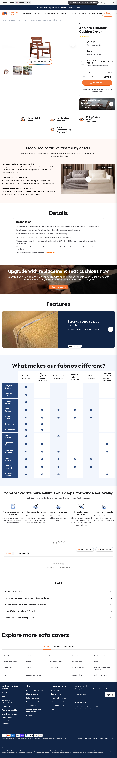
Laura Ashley (54, 667)
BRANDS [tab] (47, 647)
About (4, 693)
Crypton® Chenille (9, 474)
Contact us (55, 690)
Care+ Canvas (8, 410)
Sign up (109, 694)
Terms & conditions (84, 738)
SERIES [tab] (57, 647)
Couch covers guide (10, 714)
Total (110, 73)
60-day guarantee (58, 702)
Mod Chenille (8, 436)
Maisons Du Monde (33, 675)
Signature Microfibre (9, 451)
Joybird (29, 667)
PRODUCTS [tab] (69, 647)
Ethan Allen (8, 667)
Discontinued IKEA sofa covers (33, 711)
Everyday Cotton (8, 387)
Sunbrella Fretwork (9, 467)
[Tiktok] (92, 707)
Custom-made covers (35, 690)
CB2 (96, 662)
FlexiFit (29, 716)
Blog (3, 696)
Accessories (31, 706)
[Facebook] (87, 707)
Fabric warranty (57, 706)
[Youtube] (97, 707)
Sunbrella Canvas (9, 459)
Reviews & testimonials (7, 701)
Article (28, 656)
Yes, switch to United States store (83, 3)
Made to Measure (78, 667)
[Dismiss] (113, 2)
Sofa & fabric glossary (7, 719)
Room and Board (10, 662)
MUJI (51, 675)
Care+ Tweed (7, 417)
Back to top (109, 738)
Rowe (28, 662)
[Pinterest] (82, 707)
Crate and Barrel (55, 662)
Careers (5, 724)
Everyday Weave (8, 402)
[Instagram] (77, 707)
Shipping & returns (58, 698)
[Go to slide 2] (17, 70)
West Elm (7, 656)
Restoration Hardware (103, 656)
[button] (97, 43)
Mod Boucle (10, 430)
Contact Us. (49, 253)
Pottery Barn (77, 662)
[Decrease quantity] (84, 76)
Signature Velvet (9, 444)
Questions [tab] (22, 553)
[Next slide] (110, 329)
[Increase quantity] (92, 76)
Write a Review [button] (105, 549)
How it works (56, 694)
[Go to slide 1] (6, 70)
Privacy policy (98, 738)
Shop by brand (32, 694)
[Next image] (73, 44)
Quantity (86, 73)
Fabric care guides (10, 710)
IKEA (5, 675)
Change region (105, 3)
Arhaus (51, 656)
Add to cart (99, 83)
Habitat (75, 656)
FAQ (52, 710)
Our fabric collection (35, 702)
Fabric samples (32, 698)
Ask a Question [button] (86, 549)
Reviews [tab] (8, 553)
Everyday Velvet (8, 394)
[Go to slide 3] (27, 70)
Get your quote (58, 287)
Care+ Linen (10, 424)
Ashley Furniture (100, 675)
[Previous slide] (6, 329)
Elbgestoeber (77, 675)
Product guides (8, 706)
